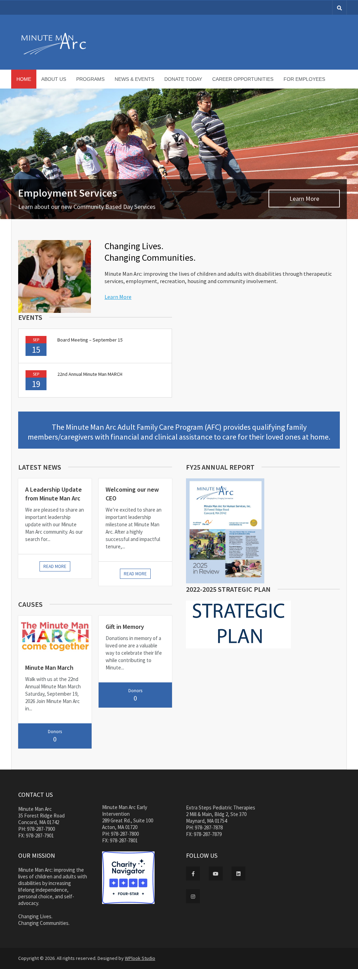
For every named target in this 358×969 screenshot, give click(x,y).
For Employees (304, 79)
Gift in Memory (125, 627)
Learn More (304, 198)
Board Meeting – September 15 (90, 340)
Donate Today (183, 79)
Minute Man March (49, 667)
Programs (90, 79)
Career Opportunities (242, 79)
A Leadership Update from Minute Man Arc (53, 493)
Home (23, 79)
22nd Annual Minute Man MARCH (89, 374)
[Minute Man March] (55, 636)
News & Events (134, 79)
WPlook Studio (140, 958)
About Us (53, 79)
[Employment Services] (179, 154)
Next (352, 154)
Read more (54, 566)
